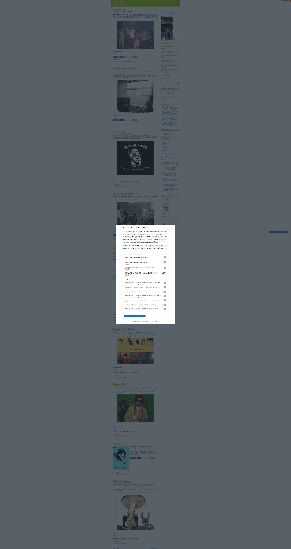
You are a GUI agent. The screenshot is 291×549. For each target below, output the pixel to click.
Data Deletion (137, 321)
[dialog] (145, 274)
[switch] (164, 257)
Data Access (145, 321)
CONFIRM (134, 316)
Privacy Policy (154, 321)
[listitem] (145, 254)
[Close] (171, 227)
